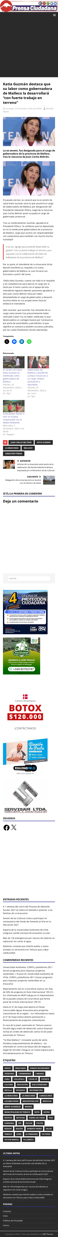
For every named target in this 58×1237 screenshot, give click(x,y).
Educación (22, 1084)
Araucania (20, 1068)
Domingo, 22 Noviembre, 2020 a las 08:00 (24, 108)
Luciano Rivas (11, 1101)
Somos (6, 1225)
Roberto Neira (34, 1128)
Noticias (20, 1117)
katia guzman (44, 442)
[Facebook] (6, 827)
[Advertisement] (29, 48)
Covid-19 (33, 1079)
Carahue (39, 1073)
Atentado (9, 1073)
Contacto (7, 1211)
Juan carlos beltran (21, 442)
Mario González (12, 1106)
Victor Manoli (11, 1139)
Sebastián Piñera (13, 453)
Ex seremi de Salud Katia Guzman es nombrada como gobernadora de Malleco (12, 375)
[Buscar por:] (29, 578)
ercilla (8, 1090)
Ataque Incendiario (40, 1068)
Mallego (28, 448)
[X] (13, 827)
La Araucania (11, 448)
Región (19, 1128)
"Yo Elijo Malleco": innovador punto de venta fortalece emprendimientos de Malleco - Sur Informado (25, 1043)
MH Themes (48, 1234)
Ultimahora (32, 1134)
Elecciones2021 (39, 1084)
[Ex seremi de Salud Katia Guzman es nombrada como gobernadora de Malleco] (14, 362)
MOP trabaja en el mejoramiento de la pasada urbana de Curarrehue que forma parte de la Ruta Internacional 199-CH (28, 998)
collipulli (19, 1079)
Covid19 (45, 1079)
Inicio (5, 1216)
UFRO (18, 1134)
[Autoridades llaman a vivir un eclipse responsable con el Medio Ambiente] (14, 406)
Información (36, 1090)
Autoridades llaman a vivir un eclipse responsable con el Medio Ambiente (13, 418)
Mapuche (47, 1101)
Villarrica (28, 1139)
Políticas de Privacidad (13, 1220)
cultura (8, 1084)
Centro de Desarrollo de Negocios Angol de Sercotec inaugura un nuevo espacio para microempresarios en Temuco (28, 1050)
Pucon (29, 1123)
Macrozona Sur (31, 1101)
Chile (7, 1079)
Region (8, 1128)
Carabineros (24, 1073)
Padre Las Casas (37, 1117)
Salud (49, 1128)
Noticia (8, 1117)
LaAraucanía (45, 1095)
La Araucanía (28, 1095)
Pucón (39, 1123)
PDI (19, 1123)
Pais (51, 1117)
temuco (8, 1134)
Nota (36, 1112)
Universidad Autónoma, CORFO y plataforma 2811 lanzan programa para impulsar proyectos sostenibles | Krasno (27, 970)
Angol (7, 1068)
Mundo (28, 1106)
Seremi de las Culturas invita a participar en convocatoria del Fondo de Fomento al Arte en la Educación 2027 (27, 921)
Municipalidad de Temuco (17, 1112)
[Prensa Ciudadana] (29, 10)
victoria (46, 1134)
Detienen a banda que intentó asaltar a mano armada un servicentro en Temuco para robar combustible (26, 949)
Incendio (20, 1090)
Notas (47, 1112)
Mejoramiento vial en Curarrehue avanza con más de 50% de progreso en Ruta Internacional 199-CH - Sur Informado (28, 992)
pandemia (9, 1123)
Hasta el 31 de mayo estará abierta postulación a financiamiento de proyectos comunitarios (28, 1017)
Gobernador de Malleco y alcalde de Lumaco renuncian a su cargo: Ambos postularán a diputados (38, 377)
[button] (54, 15)
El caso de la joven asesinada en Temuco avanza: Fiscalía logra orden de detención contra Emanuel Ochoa (27, 1028)
